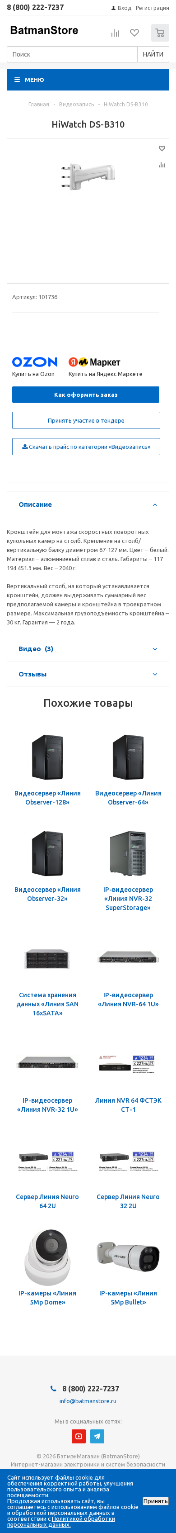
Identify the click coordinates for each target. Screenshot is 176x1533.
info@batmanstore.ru (88, 1401)
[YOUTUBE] (79, 1436)
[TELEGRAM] (97, 1436)
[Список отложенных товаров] (134, 35)
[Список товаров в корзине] (161, 39)
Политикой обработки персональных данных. (61, 1521)
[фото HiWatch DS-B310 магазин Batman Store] (88, 209)
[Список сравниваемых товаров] (115, 36)
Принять (156, 1501)
